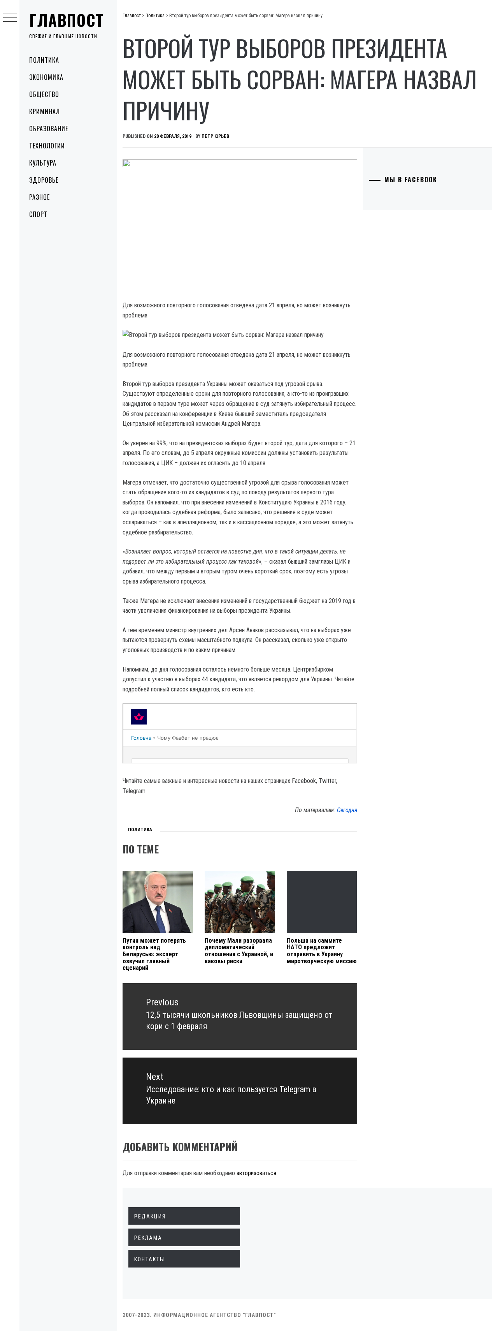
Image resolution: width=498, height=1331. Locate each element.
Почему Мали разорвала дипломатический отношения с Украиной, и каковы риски (239, 951)
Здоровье (43, 180)
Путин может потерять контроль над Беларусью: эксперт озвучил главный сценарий (154, 954)
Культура (42, 162)
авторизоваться (256, 1173)
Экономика (46, 77)
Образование (48, 128)
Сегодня (347, 810)
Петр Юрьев (215, 136)
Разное (39, 197)
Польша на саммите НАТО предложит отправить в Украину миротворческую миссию (322, 951)
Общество (44, 94)
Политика (44, 60)
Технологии (47, 145)
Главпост (66, 20)
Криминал (44, 111)
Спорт (38, 214)
